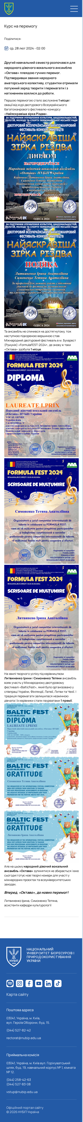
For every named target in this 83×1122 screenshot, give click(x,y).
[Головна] (9, 9)
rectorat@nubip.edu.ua (23, 1038)
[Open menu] (74, 8)
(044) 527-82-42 (18, 1030)
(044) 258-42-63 (18, 1079)
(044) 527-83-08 (18, 1084)
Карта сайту (17, 994)
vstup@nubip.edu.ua (21, 1092)
